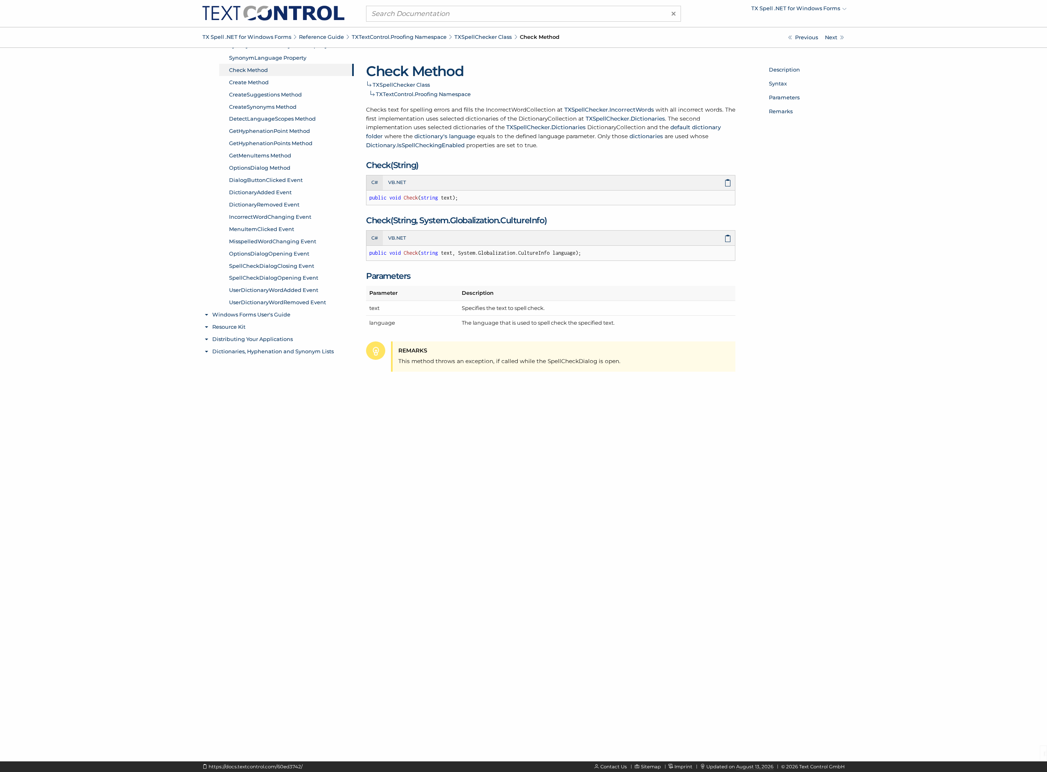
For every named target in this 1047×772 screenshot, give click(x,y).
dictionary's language (444, 136)
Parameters (784, 97)
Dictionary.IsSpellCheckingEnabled (415, 145)
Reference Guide (321, 37)
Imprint (683, 767)
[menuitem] (775, 10)
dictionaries (646, 136)
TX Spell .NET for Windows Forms (246, 37)
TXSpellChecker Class (483, 37)
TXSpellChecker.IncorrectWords (609, 109)
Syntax (778, 83)
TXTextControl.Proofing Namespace (399, 37)
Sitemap (651, 767)
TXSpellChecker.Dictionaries (625, 118)
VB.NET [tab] (397, 182)
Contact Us (613, 767)
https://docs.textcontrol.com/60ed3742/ (256, 767)
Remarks (781, 111)
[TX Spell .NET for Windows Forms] (273, 12)
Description (784, 69)
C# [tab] (374, 182)
